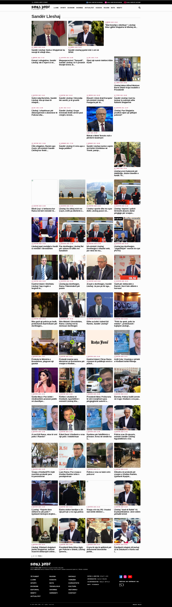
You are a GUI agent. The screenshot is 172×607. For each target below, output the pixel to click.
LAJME (56, 7)
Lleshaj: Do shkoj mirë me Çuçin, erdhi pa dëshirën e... (71, 210)
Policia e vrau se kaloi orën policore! (98, 473)
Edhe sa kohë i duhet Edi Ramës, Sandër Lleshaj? (97, 322)
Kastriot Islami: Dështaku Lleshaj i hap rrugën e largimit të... (43, 286)
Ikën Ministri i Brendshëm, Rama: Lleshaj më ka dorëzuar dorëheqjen (70, 323)
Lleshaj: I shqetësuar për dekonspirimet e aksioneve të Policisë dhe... (44, 112)
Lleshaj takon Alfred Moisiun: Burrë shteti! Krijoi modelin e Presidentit (127, 87)
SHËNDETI (53, 593)
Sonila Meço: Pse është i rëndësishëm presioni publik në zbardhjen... (44, 399)
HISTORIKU (72, 590)
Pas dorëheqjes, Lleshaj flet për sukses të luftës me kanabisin (71, 248)
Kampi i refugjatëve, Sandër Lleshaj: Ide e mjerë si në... (44, 61)
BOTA (113, 7)
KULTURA (72, 586)
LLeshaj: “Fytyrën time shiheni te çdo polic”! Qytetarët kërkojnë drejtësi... (44, 512)
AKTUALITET (89, 7)
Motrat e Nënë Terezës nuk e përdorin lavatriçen (99, 137)
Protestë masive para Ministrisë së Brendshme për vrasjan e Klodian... (72, 361)
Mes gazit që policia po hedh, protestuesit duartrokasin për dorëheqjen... (44, 323)
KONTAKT (72, 593)
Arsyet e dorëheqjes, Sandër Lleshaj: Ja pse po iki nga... (99, 285)
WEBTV (119, 7)
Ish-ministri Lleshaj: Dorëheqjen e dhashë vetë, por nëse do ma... (98, 248)
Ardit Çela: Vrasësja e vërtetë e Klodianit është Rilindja (127, 360)
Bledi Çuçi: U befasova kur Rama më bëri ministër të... (43, 210)
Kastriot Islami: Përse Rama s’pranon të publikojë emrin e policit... (99, 361)
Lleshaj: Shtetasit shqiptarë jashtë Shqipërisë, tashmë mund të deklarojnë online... (44, 549)
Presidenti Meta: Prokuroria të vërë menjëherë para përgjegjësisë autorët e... (99, 399)
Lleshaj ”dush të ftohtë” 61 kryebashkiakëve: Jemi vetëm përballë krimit (127, 512)
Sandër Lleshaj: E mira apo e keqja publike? (72, 147)
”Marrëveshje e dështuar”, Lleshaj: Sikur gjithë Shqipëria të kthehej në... (121, 26)
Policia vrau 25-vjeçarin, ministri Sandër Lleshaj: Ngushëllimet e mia (124, 436)
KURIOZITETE (73, 583)
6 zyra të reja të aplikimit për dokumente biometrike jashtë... (99, 549)
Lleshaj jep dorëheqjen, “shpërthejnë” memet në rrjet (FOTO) (127, 248)
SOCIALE (72, 576)
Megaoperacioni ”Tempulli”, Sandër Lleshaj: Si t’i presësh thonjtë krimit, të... (72, 62)
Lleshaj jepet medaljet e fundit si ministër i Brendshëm (45, 247)
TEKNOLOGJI (54, 586)
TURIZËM (72, 580)
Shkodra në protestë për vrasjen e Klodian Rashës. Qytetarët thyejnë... (125, 474)
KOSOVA (99, 7)
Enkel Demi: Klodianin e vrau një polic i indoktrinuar (72, 435)
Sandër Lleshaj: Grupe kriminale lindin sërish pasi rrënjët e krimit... (71, 112)
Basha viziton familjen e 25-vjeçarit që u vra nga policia (71, 511)
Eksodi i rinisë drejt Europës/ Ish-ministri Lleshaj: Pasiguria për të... (99, 100)
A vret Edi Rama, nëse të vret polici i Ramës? (44, 435)
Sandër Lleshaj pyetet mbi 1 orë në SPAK (83, 51)
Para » (40, 556)
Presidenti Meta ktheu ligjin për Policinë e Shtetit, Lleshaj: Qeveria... (72, 549)
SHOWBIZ (79, 7)
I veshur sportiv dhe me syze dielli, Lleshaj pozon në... (99, 210)
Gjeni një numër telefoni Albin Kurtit (100, 61)
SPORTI (63, 7)
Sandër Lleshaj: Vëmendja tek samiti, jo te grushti (70, 99)
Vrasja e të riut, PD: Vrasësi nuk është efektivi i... (99, 511)
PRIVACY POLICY (137, 604)
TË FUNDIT (34, 576)
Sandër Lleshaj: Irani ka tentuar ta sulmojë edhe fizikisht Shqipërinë (124, 100)
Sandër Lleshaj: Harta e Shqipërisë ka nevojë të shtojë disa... (48, 51)
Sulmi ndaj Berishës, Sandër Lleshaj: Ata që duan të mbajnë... (44, 100)
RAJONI (106, 7)
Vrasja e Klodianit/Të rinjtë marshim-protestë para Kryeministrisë (43, 474)
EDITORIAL (34, 590)
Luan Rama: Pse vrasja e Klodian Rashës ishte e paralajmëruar (70, 474)
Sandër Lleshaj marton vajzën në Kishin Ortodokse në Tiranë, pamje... (100, 148)
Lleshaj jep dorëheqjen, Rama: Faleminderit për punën (69, 286)
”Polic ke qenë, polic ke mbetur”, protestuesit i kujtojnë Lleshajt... (124, 323)
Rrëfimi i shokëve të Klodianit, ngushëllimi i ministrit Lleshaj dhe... (69, 399)
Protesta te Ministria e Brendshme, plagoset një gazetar (43, 361)
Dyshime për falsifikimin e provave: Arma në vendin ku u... (99, 436)
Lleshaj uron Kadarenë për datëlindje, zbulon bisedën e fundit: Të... (126, 173)
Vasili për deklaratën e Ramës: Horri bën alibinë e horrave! (126, 286)
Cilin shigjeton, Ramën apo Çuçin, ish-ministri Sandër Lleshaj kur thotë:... (43, 148)
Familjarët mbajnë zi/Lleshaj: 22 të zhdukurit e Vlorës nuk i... (126, 549)
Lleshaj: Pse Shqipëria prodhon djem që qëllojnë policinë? (125, 112)
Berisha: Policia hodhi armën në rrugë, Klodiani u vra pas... (127, 398)
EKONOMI (71, 7)
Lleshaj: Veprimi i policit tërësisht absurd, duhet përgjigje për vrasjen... (124, 211)
